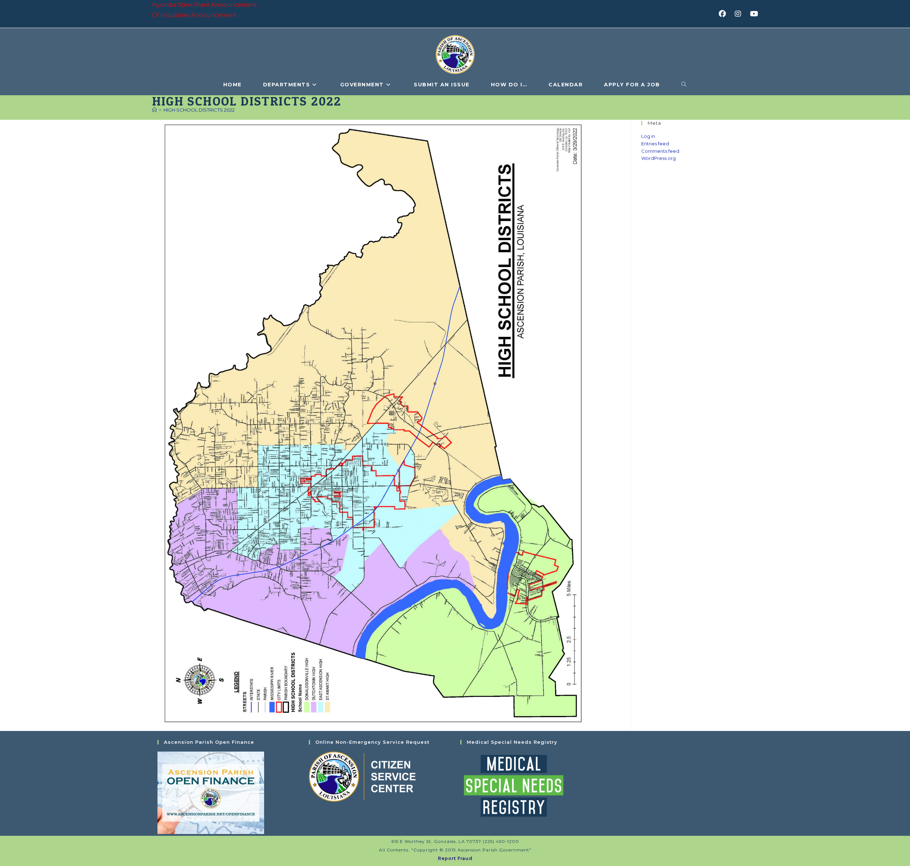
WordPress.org (658, 158)
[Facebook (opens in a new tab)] (725, 13)
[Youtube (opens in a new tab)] (753, 13)
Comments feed (660, 151)
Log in (648, 136)
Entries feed (655, 143)
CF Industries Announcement (194, 15)
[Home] (154, 110)
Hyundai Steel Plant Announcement (204, 4)
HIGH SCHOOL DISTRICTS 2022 (199, 110)
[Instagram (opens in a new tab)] (740, 13)
